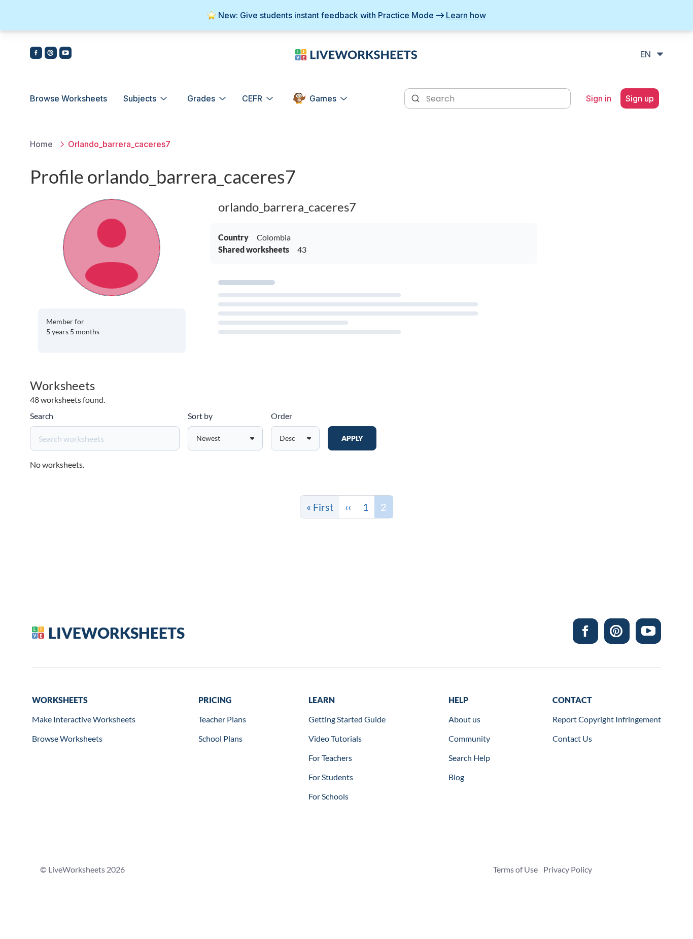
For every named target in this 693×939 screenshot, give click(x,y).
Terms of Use (515, 869)
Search (41, 416)
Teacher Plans (222, 719)
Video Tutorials (335, 738)
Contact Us (572, 738)
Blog (456, 777)
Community (469, 738)
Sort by (200, 416)
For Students (330, 777)
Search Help (469, 757)
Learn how (466, 15)
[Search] (416, 97)
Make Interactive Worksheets (83, 719)
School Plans (220, 738)
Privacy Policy (567, 869)
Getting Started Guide (347, 719)
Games (322, 98)
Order (281, 416)
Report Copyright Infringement (606, 719)
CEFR (252, 98)
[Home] (356, 54)
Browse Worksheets (68, 98)
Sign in (598, 98)
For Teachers (330, 757)
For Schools (328, 796)
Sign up (640, 98)
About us (464, 719)
